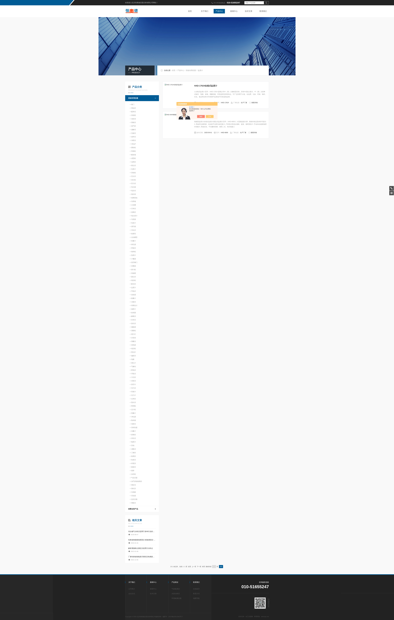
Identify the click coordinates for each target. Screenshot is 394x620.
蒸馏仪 (133, 212)
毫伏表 (133, 194)
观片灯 (133, 334)
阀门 (132, 104)
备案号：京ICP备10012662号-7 (173, 616)
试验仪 (133, 302)
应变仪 (133, 320)
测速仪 (133, 122)
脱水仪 (133, 402)
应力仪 (133, 183)
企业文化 (131, 593)
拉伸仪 (133, 399)
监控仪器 (134, 499)
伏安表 (133, 338)
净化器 (133, 417)
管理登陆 (257, 616)
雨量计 (133, 413)
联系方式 (196, 593)
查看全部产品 (133, 509)
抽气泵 (133, 126)
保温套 (133, 115)
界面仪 (133, 248)
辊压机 (133, 280)
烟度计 (133, 309)
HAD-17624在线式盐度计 (205, 86)
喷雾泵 (133, 234)
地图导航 (196, 598)
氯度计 (133, 442)
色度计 (133, 169)
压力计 (133, 395)
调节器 (133, 226)
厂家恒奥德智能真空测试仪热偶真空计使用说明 (142, 557)
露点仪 (133, 277)
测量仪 (133, 341)
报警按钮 (134, 198)
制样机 (133, 251)
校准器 (133, 312)
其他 (132, 445)
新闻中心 (234, 11)
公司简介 (131, 589)
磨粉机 (133, 147)
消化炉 (133, 144)
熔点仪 (133, 165)
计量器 (133, 259)
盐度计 (200, 70)
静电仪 (133, 370)
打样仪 (133, 208)
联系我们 (263, 11)
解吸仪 (133, 316)
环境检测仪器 (176, 598)
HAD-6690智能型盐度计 (205, 116)
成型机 (133, 158)
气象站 (133, 366)
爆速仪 (133, 467)
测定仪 (133, 485)
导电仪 (133, 291)
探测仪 (133, 435)
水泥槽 (133, 205)
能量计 (133, 298)
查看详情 (254, 102)
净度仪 (133, 140)
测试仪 (133, 488)
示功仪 (133, 377)
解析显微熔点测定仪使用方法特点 (140, 548)
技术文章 (248, 11)
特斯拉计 (134, 305)
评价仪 (133, 438)
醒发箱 (133, 155)
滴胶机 (133, 330)
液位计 (133, 363)
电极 (132, 359)
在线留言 (196, 589)
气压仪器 (134, 478)
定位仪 (133, 176)
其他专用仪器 (191, 70)
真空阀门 (134, 262)
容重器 (133, 266)
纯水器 (133, 187)
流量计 (133, 431)
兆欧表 (133, 119)
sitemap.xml (265, 616)
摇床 (132, 470)
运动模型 (134, 237)
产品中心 (219, 11)
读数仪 (133, 449)
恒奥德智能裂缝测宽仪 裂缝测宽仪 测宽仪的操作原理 (142, 540)
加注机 (133, 180)
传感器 (133, 492)
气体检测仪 (176, 589)
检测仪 (133, 456)
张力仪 (133, 388)
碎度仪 (133, 463)
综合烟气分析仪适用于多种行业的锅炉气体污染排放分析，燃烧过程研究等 (142, 531)
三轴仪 (133, 452)
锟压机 (133, 348)
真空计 (133, 384)
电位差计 (134, 216)
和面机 (133, 151)
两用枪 (133, 406)
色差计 (133, 223)
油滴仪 (133, 162)
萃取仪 (133, 374)
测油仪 (133, 108)
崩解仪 (133, 129)
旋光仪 (133, 323)
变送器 (133, 496)
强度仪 (133, 424)
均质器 (133, 219)
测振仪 (133, 503)
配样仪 (133, 111)
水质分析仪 (176, 593)
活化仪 (133, 230)
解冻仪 (133, 284)
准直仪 (133, 381)
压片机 (133, 409)
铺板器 (133, 327)
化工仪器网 (249, 616)
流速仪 (133, 133)
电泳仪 (133, 190)
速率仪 (133, 137)
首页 (190, 11)
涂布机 (133, 474)
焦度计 (133, 255)
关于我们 (204, 11)
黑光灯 (133, 352)
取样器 (133, 420)
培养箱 (133, 201)
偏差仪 (133, 356)
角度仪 (133, 460)
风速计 (133, 391)
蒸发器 (133, 295)
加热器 (133, 345)
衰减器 (133, 273)
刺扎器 (133, 244)
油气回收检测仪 (136, 481)
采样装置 (134, 427)
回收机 (133, 173)
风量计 (133, 241)
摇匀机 (133, 269)
